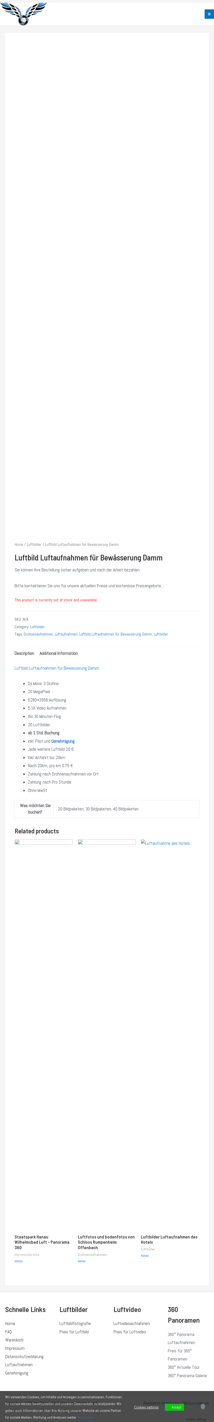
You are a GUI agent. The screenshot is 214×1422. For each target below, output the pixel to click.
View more (85, 1417)
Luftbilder (34, 544)
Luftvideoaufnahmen (132, 1323)
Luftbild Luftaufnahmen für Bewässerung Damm (115, 634)
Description (24, 653)
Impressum (15, 1348)
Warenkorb (14, 1340)
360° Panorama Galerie (187, 1375)
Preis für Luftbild (74, 1332)
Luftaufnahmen (66, 634)
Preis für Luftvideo (130, 1332)
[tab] (24, 653)
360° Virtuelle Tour (184, 1367)
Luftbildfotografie (75, 1323)
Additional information (59, 653)
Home (19, 544)
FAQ (8, 1332)
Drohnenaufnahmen (38, 634)
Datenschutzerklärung (24, 1356)
